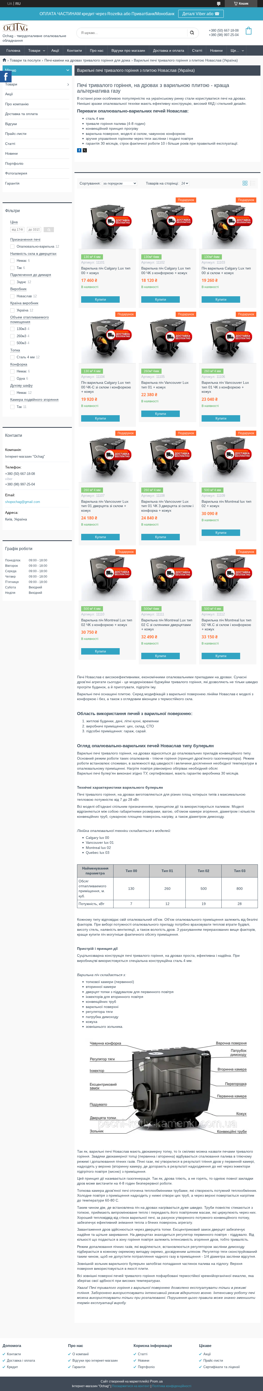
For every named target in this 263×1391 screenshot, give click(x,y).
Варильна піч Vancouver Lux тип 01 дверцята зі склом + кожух (104, 505)
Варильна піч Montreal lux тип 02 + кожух (226, 503)
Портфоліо (14, 163)
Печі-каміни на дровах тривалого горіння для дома (87, 60)
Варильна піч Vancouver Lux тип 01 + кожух (165, 384)
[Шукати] (191, 33)
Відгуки (11, 124)
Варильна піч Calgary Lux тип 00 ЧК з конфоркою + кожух (166, 270)
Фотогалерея (16, 173)
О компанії (80, 1354)
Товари (34, 50)
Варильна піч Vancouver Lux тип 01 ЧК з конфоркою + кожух (225, 387)
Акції (55, 50)
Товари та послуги (25, 60)
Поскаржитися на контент (131, 1386)
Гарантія (12, 183)
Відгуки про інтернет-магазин (95, 1360)
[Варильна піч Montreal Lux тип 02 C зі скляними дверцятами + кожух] (167, 575)
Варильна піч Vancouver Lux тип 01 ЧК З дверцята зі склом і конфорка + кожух (167, 505)
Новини (216, 50)
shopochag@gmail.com (22, 502)
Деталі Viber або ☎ (201, 14)
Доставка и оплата (168, 50)
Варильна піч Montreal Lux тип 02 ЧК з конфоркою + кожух (106, 622)
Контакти (74, 50)
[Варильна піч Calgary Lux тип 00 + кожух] (107, 223)
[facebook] (79, 151)
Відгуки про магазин (128, 50)
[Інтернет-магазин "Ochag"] (15, 27)
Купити (100, 299)
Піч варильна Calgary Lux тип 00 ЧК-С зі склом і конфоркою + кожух (106, 387)
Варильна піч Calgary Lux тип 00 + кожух (105, 270)
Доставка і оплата (21, 1360)
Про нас (97, 50)
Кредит (12, 1367)
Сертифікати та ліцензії (221, 1367)
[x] (85, 151)
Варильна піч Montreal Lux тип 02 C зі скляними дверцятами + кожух (166, 624)
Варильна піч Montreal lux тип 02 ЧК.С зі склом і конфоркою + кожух (226, 624)
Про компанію (17, 104)
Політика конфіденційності (171, 1386)
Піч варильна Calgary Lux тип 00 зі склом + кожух (226, 270)
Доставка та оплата (21, 114)
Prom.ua (156, 1381)
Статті (197, 50)
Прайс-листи (15, 134)
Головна (13, 50)
